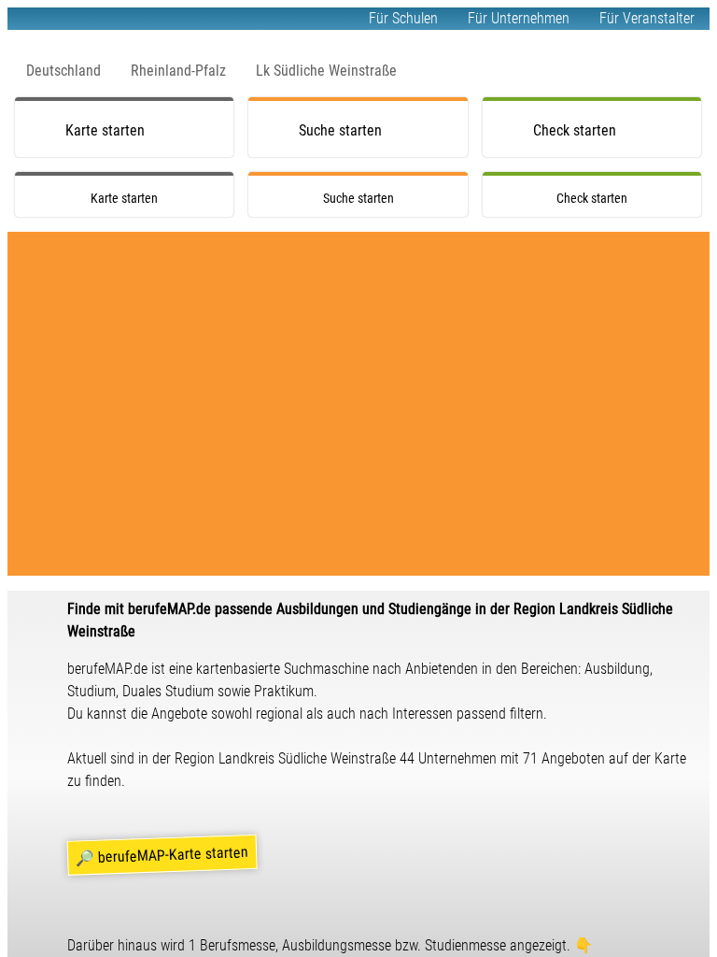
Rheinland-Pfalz (178, 70)
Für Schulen (403, 18)
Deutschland (63, 70)
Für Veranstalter (647, 18)
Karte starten (105, 130)
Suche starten (340, 130)
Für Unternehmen (518, 18)
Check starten (574, 130)
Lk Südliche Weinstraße (326, 70)
